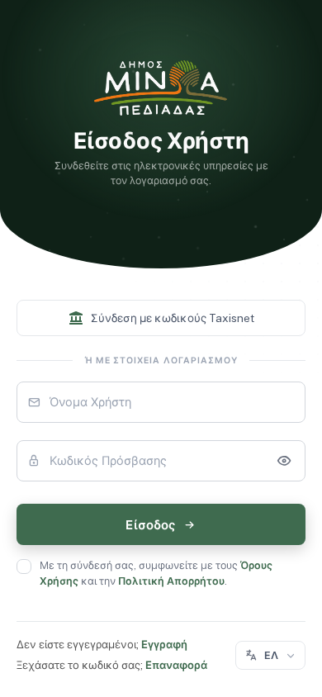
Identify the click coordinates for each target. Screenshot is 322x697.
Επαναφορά (176, 665)
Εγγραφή (164, 644)
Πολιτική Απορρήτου (171, 581)
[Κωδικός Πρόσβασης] (284, 461)
